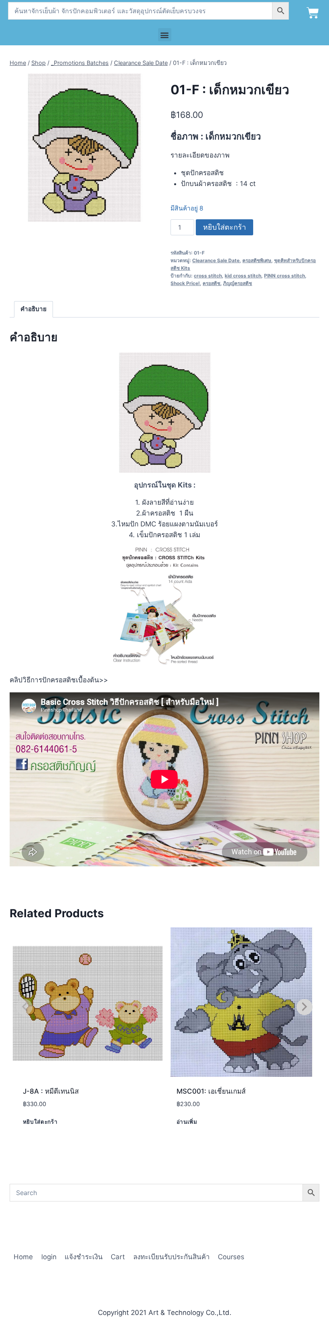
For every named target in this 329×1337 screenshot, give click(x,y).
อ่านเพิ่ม (187, 1121)
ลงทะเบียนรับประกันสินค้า (171, 1257)
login (49, 1257)
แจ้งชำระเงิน (84, 1257)
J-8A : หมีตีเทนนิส (51, 1091)
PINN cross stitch (284, 276)
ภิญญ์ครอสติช (237, 283)
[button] (164, 34)
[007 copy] (84, 147)
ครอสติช (211, 283)
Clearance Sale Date (216, 260)
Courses (231, 1257)
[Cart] (313, 13)
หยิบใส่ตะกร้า (224, 227)
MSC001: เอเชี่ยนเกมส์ (211, 1091)
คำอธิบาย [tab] (33, 309)
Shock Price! (185, 283)
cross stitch (208, 276)
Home (23, 1257)
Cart (118, 1257)
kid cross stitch (243, 276)
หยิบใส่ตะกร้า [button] (40, 1121)
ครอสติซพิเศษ (256, 260)
